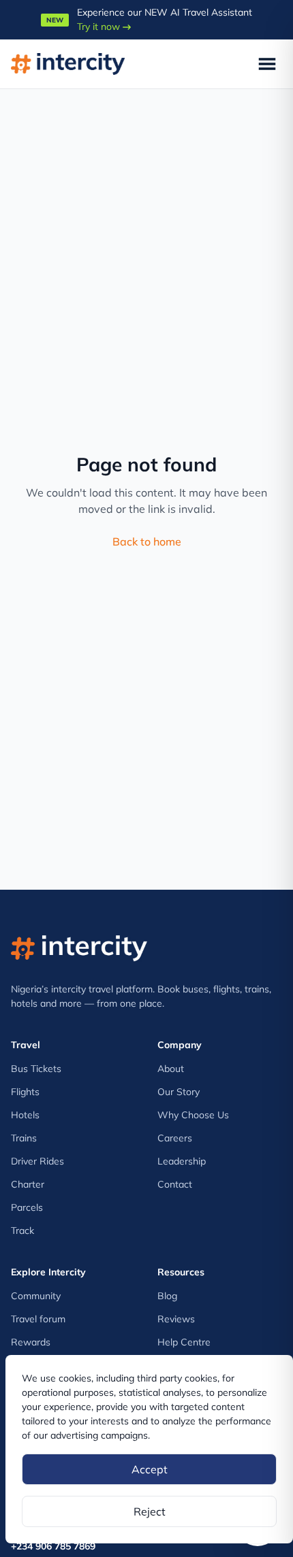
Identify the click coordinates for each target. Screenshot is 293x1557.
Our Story (178, 1092)
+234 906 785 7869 (53, 1546)
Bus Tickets (36, 1068)
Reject (150, 1511)
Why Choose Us (193, 1115)
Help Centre (184, 1342)
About (170, 1068)
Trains (24, 1138)
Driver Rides (37, 1161)
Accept (150, 1469)
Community (36, 1296)
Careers (174, 1138)
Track (22, 1230)
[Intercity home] (79, 945)
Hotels (25, 1115)
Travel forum (38, 1319)
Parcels (27, 1207)
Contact (174, 1184)
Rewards (30, 1342)
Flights (25, 1092)
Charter (27, 1184)
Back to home (146, 541)
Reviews (176, 1319)
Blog (167, 1296)
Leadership (181, 1161)
